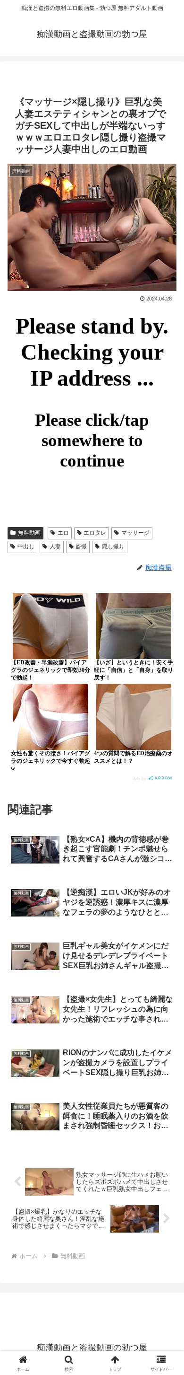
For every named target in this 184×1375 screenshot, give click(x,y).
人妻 (55, 546)
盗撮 (81, 546)
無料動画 (29, 532)
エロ (63, 532)
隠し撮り (113, 546)
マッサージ (135, 532)
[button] (165, 1205)
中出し (25, 546)
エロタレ (95, 532)
